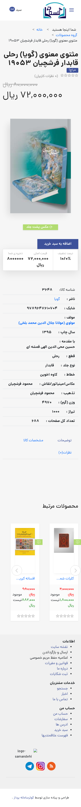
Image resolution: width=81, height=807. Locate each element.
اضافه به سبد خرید (58, 244)
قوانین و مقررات (56, 663)
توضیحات (65, 440)
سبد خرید (61, 730)
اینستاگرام (40, 766)
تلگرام (29, 766)
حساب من (60, 714)
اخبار (64, 694)
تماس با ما (60, 699)
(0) (65, 453)
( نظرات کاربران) (46, 76)
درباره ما (62, 669)
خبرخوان (51, 766)
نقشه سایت (59, 647)
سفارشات (61, 719)
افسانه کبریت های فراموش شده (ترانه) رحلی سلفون (25, 579)
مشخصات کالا (33, 440)
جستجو (62, 688)
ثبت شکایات (59, 674)
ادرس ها (62, 725)
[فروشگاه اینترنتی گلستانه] (54, 10)
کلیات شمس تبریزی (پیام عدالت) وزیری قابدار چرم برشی (64, 579)
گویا (57, 299)
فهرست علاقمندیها (55, 735)
